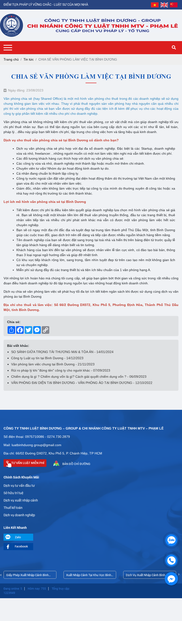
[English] (164, 4)
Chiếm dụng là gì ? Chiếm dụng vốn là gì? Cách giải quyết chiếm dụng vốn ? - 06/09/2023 (78, 376)
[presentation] (1, 575)
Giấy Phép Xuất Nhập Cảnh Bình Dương (27, 576)
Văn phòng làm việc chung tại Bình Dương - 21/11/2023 (53, 364)
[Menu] (9, 47)
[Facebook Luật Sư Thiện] (91, 546)
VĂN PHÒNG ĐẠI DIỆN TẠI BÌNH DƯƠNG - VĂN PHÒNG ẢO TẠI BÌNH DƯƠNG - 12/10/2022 (81, 383)
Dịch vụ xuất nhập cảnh (21, 500)
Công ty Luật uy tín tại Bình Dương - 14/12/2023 (47, 358)
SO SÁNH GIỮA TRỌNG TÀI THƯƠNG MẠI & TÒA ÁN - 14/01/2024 (62, 352)
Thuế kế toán (13, 508)
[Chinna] (173, 4)
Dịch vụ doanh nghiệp (19, 515)
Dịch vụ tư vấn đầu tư (19, 485)
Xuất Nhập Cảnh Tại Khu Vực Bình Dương (88, 576)
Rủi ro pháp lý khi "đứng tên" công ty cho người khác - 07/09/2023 (60, 370)
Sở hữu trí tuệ (13, 493)
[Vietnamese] (154, 4)
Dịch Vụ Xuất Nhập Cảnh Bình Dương (145, 576)
